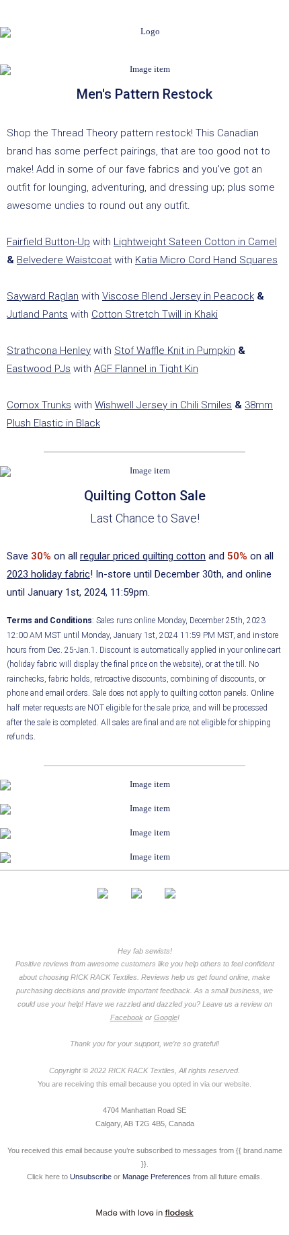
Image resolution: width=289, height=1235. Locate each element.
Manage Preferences (156, 1177)
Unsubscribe (91, 1177)
